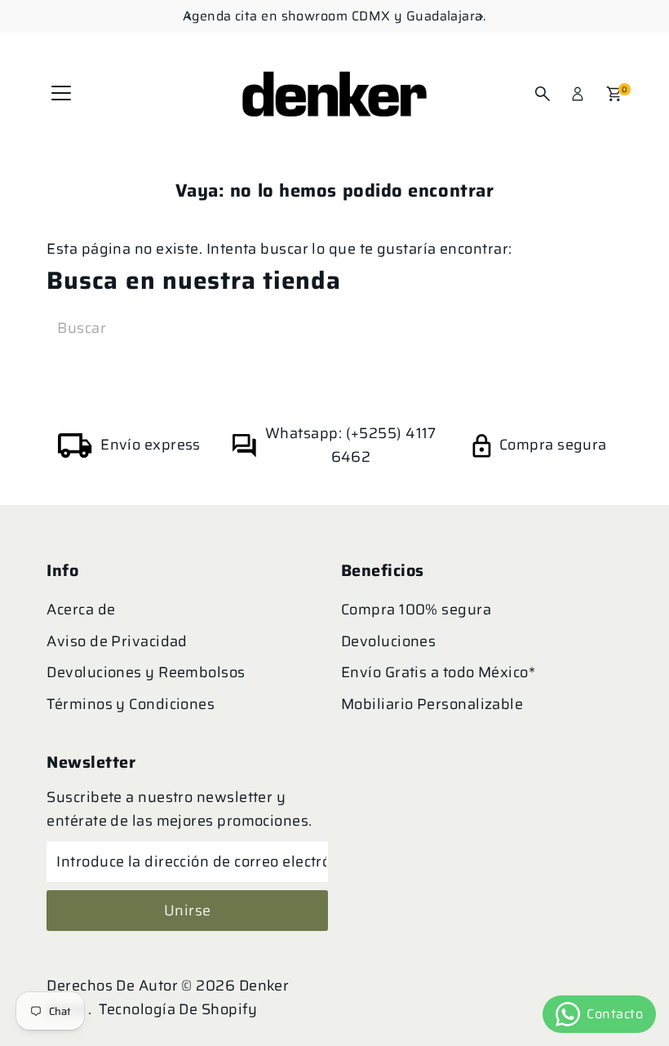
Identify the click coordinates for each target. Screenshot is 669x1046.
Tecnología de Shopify (178, 1009)
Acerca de (81, 609)
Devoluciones (388, 641)
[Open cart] (613, 93)
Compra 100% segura (416, 609)
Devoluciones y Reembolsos (146, 672)
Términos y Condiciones (131, 704)
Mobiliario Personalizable (432, 704)
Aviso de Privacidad (117, 641)
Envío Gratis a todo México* (438, 672)
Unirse (187, 910)
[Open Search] (542, 93)
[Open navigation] (61, 93)
